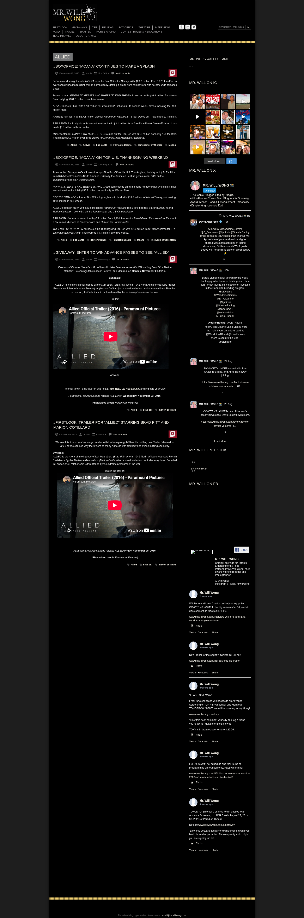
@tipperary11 (225, 308)
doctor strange (98, 239)
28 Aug (228, 404)
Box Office (126, 27)
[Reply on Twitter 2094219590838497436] (202, 349)
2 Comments (122, 259)
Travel (69, 31)
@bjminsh (224, 232)
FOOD (56, 31)
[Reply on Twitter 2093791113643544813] (202, 392)
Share (215, 632)
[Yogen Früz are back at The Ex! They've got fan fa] (213, 132)
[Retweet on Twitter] (220, 215)
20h (226, 270)
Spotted (85, 31)
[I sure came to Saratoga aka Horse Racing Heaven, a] (243, 117)
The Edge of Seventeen (163, 239)
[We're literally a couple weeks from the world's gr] (228, 132)
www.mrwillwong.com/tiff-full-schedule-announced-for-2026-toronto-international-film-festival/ (219, 775)
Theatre (144, 27)
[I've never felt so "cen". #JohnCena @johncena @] (228, 101)
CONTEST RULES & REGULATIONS (141, 31)
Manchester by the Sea (150, 144)
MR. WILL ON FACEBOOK (125, 388)
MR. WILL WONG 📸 (210, 270)
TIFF (94, 27)
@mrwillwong (199, 468)
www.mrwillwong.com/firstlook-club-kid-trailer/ (214, 660)
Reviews (108, 28)
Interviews (162, 27)
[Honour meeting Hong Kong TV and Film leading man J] (197, 101)
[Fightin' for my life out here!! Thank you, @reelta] (243, 132)
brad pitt (147, 409)
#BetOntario (225, 291)
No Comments (123, 73)
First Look (60, 27)
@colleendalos (208, 235)
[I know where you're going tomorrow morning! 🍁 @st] (197, 132)
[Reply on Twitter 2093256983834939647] (202, 432)
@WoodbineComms (231, 228)
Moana (172, 144)
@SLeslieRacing (240, 232)
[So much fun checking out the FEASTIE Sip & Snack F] (213, 147)
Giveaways (79, 27)
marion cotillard (167, 409)
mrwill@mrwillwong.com (174, 915)
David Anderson (208, 221)
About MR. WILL (86, 35)
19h (226, 221)
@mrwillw (213, 228)
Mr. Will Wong (209, 592)
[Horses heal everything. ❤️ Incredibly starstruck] (243, 101)
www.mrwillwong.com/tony (204, 714)
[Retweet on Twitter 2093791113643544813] (209, 392)
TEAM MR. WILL (62, 35)
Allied (74, 144)
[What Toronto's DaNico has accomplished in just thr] (197, 147)
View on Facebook (198, 632)
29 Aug (228, 361)
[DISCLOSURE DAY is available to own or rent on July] (197, 117)
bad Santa (101, 144)
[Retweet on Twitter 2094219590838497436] (209, 349)
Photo (199, 625)
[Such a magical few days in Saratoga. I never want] (228, 117)
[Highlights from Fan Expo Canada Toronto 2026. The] (213, 101)
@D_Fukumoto (209, 232)
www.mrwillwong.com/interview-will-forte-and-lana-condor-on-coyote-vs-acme (217, 618)
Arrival (86, 144)
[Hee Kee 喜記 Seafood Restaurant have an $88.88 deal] (213, 117)
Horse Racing (106, 31)
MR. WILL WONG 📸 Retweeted (241, 215)
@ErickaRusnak (227, 235)
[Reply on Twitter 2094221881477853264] (202, 259)
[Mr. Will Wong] (202, 552)
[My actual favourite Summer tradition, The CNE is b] (228, 147)
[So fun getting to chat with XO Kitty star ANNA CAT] (243, 147)
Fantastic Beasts (122, 144)
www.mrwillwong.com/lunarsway (216, 824)
